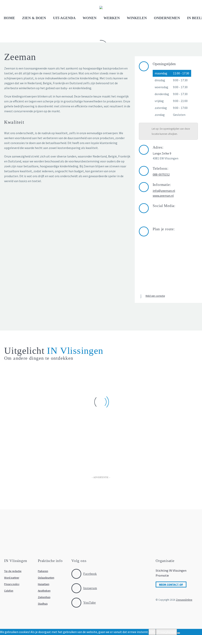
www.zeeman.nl (163, 196)
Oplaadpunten (46, 577)
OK (152, 632)
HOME (9, 18)
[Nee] (178, 633)
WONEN (89, 18)
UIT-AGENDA (64, 18)
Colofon (8, 590)
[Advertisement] (101, 492)
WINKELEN (137, 18)
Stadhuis (43, 603)
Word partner (11, 577)
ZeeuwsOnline (184, 599)
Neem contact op (171, 584)
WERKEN (112, 18)
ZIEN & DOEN (34, 18)
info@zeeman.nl (164, 191)
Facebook (90, 573)
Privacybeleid (166, 632)
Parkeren (43, 571)
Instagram (90, 588)
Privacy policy (11, 584)
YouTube (89, 602)
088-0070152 (161, 174)
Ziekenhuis (44, 597)
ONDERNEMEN (167, 18)
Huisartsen (43, 584)
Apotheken (44, 590)
